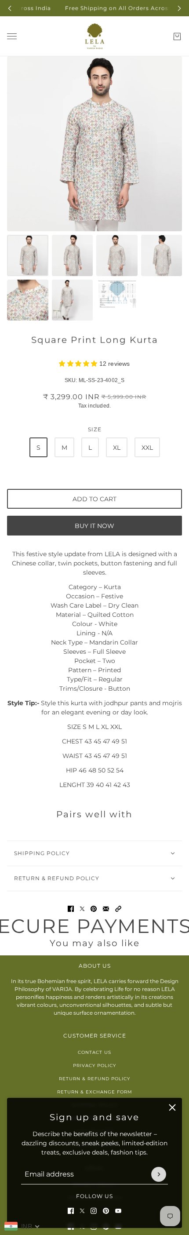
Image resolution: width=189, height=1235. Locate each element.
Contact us (94, 1052)
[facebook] (71, 1211)
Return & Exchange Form (94, 1092)
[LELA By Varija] (95, 36)
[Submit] (158, 1174)
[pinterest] (106, 1211)
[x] (82, 1211)
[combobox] (22, 1226)
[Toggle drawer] (12, 36)
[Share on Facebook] (71, 909)
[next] (179, 8)
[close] (172, 1107)
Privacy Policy (94, 1065)
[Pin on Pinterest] (93, 909)
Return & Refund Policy (94, 1079)
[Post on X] (82, 909)
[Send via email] (106, 909)
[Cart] (177, 36)
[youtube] (118, 1211)
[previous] (10, 8)
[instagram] (93, 1211)
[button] (118, 909)
